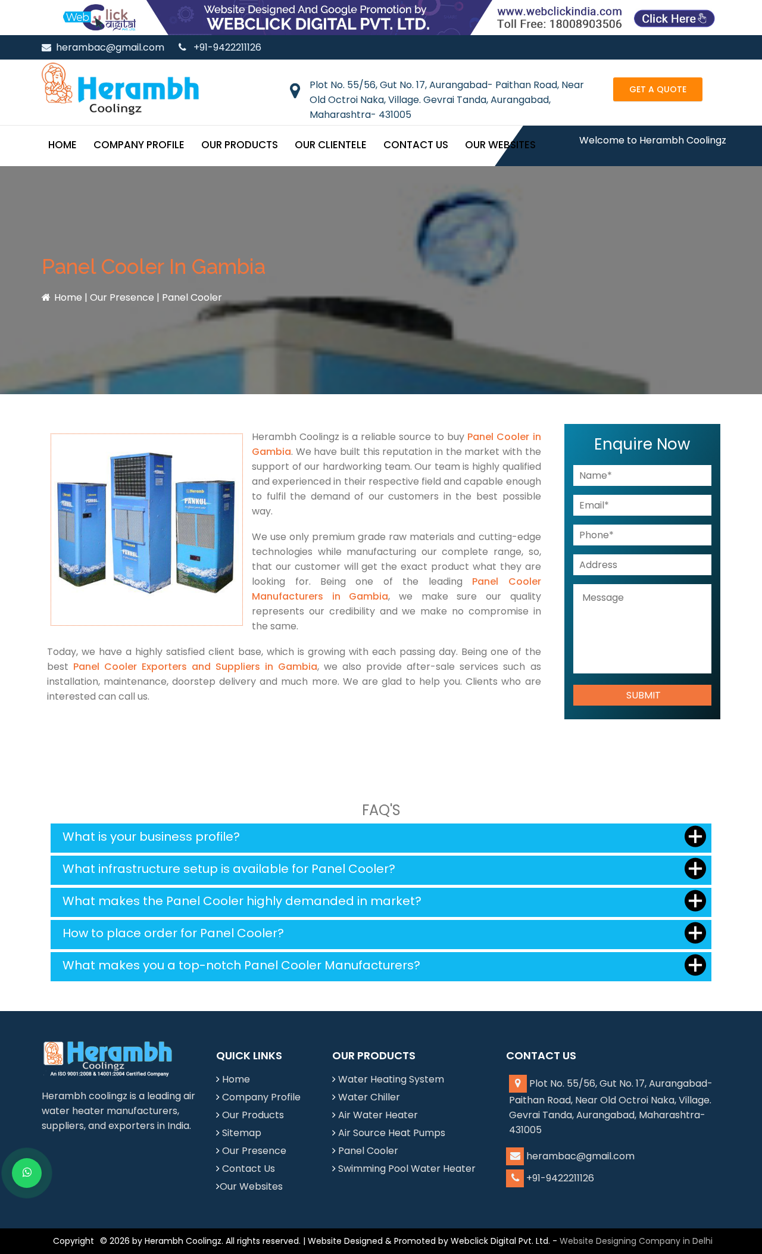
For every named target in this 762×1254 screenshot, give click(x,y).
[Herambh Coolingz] (120, 88)
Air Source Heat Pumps (391, 1133)
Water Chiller (369, 1097)
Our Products (239, 145)
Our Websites (500, 145)
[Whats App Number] (27, 1173)
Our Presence (122, 297)
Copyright (73, 1241)
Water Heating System (391, 1079)
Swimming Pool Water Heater (407, 1168)
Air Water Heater (378, 1115)
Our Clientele (331, 145)
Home (62, 145)
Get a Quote (657, 89)
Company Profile (139, 145)
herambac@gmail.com (110, 47)
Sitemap (241, 1133)
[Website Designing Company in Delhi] (381, 17)
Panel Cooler (368, 1151)
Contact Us (415, 145)
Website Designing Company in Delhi (636, 1241)
